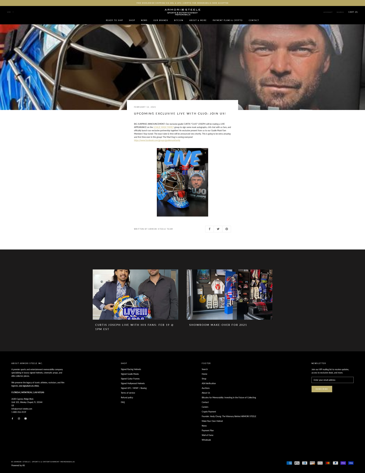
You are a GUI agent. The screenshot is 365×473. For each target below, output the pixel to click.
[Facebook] (12, 418)
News (144, 20)
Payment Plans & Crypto (228, 20)
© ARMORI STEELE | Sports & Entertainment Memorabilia (43, 462)
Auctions (206, 388)
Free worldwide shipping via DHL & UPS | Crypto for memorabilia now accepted (183, 3)
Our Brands (160, 20)
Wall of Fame (207, 435)
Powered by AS (18, 465)
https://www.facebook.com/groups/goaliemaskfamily (157, 140)
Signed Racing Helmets (131, 369)
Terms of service (128, 393)
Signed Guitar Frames (130, 378)
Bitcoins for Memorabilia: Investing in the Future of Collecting (229, 397)
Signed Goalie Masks (130, 374)
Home (204, 374)
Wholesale (206, 440)
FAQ (123, 402)
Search (340, 12)
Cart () (353, 12)
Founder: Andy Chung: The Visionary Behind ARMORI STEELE (229, 416)
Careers (205, 407)
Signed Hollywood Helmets (133, 383)
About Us (206, 393)
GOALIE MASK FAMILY (163, 127)
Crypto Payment (209, 411)
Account (328, 12)
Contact (254, 20)
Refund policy (127, 397)
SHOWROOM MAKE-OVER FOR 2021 (218, 324)
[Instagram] (19, 418)
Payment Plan (208, 430)
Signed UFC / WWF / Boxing (134, 388)
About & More (198, 20)
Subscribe (322, 389)
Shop (132, 20)
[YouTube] (26, 418)
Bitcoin (178, 20)
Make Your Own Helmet (212, 421)
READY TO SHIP (114, 20)
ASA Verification (209, 383)
